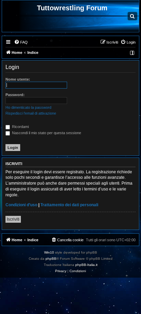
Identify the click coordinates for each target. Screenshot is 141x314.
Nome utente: (17, 79)
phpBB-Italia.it (86, 265)
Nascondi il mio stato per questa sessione (46, 133)
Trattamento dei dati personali (69, 204)
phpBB (51, 258)
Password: (15, 95)
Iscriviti (13, 219)
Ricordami (20, 127)
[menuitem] (21, 42)
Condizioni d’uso (21, 204)
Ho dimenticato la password (28, 107)
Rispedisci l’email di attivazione (30, 113)
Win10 (49, 252)
